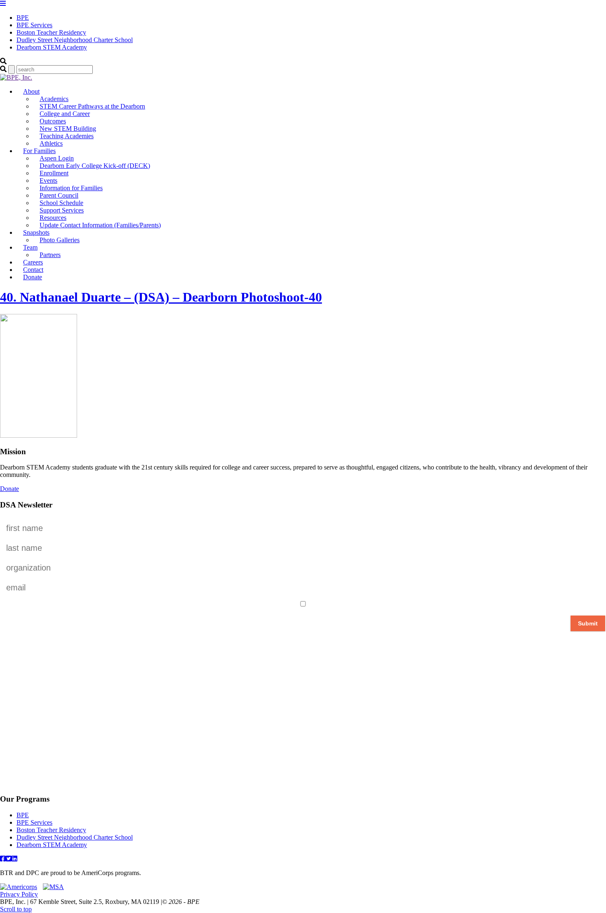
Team (30, 247)
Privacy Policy (19, 894)
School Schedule (61, 202)
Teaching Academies (67, 135)
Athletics (51, 143)
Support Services (62, 210)
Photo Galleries (60, 239)
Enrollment (54, 173)
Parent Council (59, 195)
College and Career (65, 113)
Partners (50, 254)
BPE (22, 17)
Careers (33, 262)
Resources (53, 217)
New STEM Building (68, 128)
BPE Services (34, 24)
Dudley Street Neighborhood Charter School (74, 39)
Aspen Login (57, 158)
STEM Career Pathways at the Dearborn (92, 106)
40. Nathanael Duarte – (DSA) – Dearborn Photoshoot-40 (161, 297)
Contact (33, 269)
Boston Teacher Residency (51, 32)
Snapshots (36, 232)
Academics (54, 98)
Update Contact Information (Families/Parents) (100, 225)
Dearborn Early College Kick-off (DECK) (95, 165)
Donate (32, 277)
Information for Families (71, 187)
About (31, 91)
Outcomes (53, 121)
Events (48, 180)
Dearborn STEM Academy (51, 47)
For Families (39, 150)
